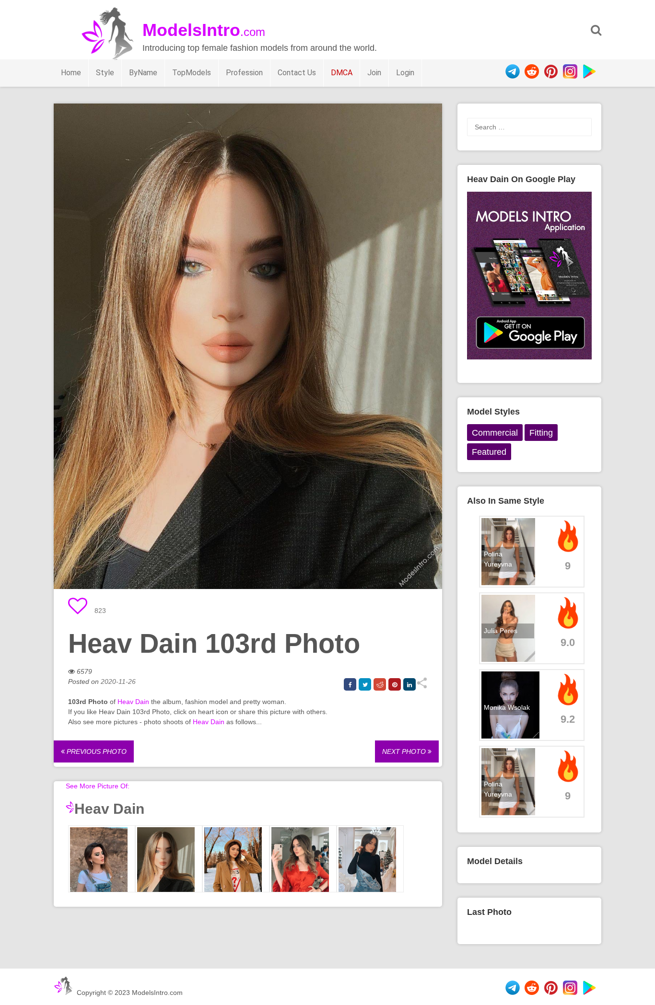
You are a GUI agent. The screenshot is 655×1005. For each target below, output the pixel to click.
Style (105, 72)
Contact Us (297, 72)
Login (405, 72)
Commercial (495, 433)
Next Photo (405, 751)
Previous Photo (96, 751)
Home (71, 72)
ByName (143, 72)
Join (374, 72)
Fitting (541, 433)
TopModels (191, 72)
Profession (244, 72)
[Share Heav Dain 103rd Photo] (422, 686)
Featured (489, 452)
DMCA (341, 72)
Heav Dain (133, 701)
